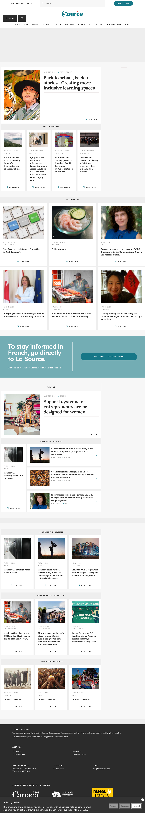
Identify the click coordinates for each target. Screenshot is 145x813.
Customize (125, 806)
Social (35, 25)
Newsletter (123, 3)
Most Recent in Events (51, 662)
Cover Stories (21, 25)
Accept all (136, 806)
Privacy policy (82, 810)
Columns (69, 25)
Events (57, 25)
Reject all (113, 806)
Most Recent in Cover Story (51, 596)
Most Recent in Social (51, 441)
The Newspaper (114, 25)
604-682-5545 (58, 769)
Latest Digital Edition (91, 25)
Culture (47, 25)
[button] (10, 18)
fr (22, 18)
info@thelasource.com (102, 769)
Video (128, 25)
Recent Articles (51, 127)
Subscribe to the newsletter (109, 357)
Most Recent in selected (51, 532)
